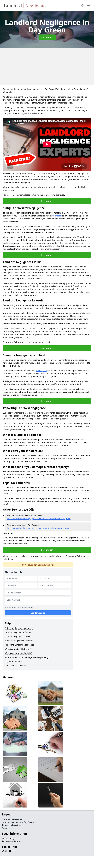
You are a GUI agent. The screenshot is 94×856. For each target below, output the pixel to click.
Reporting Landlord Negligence (19, 644)
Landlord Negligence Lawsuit (18, 636)
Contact (5, 828)
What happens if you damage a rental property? (27, 657)
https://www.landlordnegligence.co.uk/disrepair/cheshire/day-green (38, 518)
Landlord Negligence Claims (18, 632)
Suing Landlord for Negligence (19, 628)
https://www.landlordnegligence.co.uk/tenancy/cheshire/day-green (38, 528)
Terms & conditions (11, 841)
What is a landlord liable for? (18, 649)
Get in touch (47, 37)
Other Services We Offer (16, 665)
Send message (38, 613)
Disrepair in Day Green (12, 819)
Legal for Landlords (14, 661)
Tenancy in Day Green (12, 825)
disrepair (57, 215)
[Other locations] (82, 5)
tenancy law (41, 370)
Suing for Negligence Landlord (19, 640)
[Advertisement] (47, 66)
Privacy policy (8, 838)
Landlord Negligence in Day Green (18, 822)
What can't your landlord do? (18, 653)
